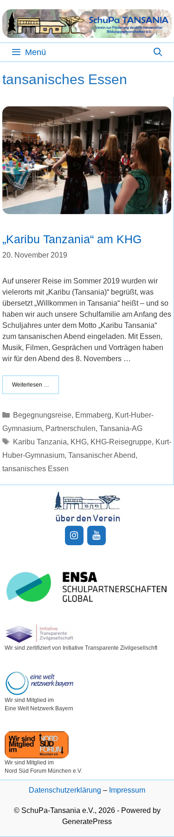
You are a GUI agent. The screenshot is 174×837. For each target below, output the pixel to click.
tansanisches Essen (35, 469)
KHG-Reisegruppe (121, 442)
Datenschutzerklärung (65, 790)
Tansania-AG (120, 428)
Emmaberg (93, 415)
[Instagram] (74, 535)
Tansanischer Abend (101, 455)
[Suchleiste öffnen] (158, 52)
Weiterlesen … (30, 385)
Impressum (127, 790)
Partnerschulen (70, 428)
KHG (79, 442)
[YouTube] (96, 535)
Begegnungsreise (42, 415)
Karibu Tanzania (40, 442)
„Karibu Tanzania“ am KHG (72, 239)
